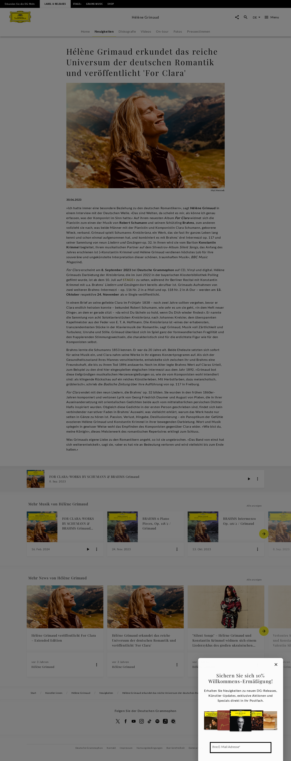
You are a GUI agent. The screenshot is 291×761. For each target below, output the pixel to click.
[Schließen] (276, 664)
